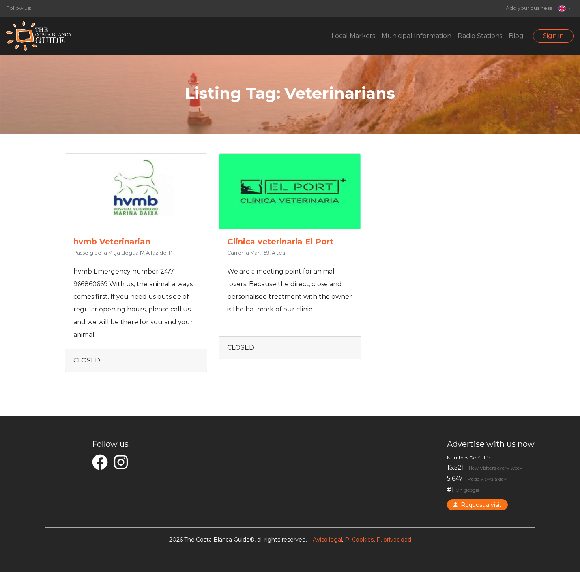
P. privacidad (393, 539)
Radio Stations (480, 36)
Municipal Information (416, 36)
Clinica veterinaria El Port (280, 241)
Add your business (529, 8)
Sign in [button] (553, 36)
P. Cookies (359, 539)
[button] (564, 8)
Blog (516, 36)
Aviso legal (327, 539)
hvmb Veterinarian (111, 241)
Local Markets (353, 36)
